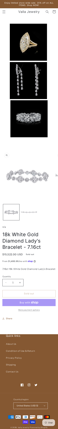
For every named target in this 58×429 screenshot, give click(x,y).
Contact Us (12, 371)
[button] (3, 11)
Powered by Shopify (39, 427)
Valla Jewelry (24, 427)
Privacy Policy (14, 358)
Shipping (11, 364)
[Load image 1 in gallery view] (11, 212)
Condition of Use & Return (20, 351)
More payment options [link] (29, 310)
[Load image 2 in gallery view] (29, 212)
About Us (11, 344)
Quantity (6, 276)
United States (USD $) (27, 405)
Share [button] (9, 318)
